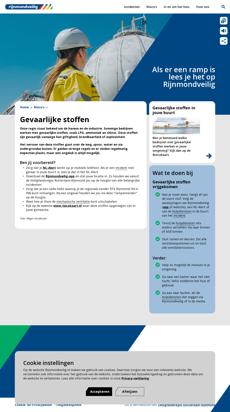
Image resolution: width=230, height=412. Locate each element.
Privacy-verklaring (135, 378)
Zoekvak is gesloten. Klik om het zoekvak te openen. (223, 6)
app (166, 207)
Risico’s (151, 7)
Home (24, 107)
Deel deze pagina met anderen (223, 41)
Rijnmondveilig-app (60, 176)
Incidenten (132, 7)
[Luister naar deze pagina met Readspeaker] (223, 31)
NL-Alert (49, 168)
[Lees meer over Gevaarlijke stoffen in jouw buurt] (209, 156)
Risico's (39, 107)
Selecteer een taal (223, 20)
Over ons (202, 7)
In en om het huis (176, 7)
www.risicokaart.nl (67, 206)
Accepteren (100, 391)
